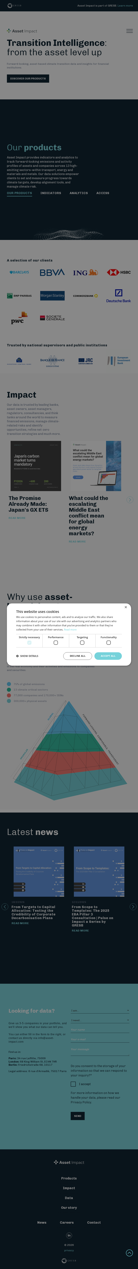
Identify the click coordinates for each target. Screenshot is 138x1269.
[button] (27, 655)
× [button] (125, 607)
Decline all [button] (77, 655)
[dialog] (69, 634)
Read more (70, 629)
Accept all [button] (108, 655)
